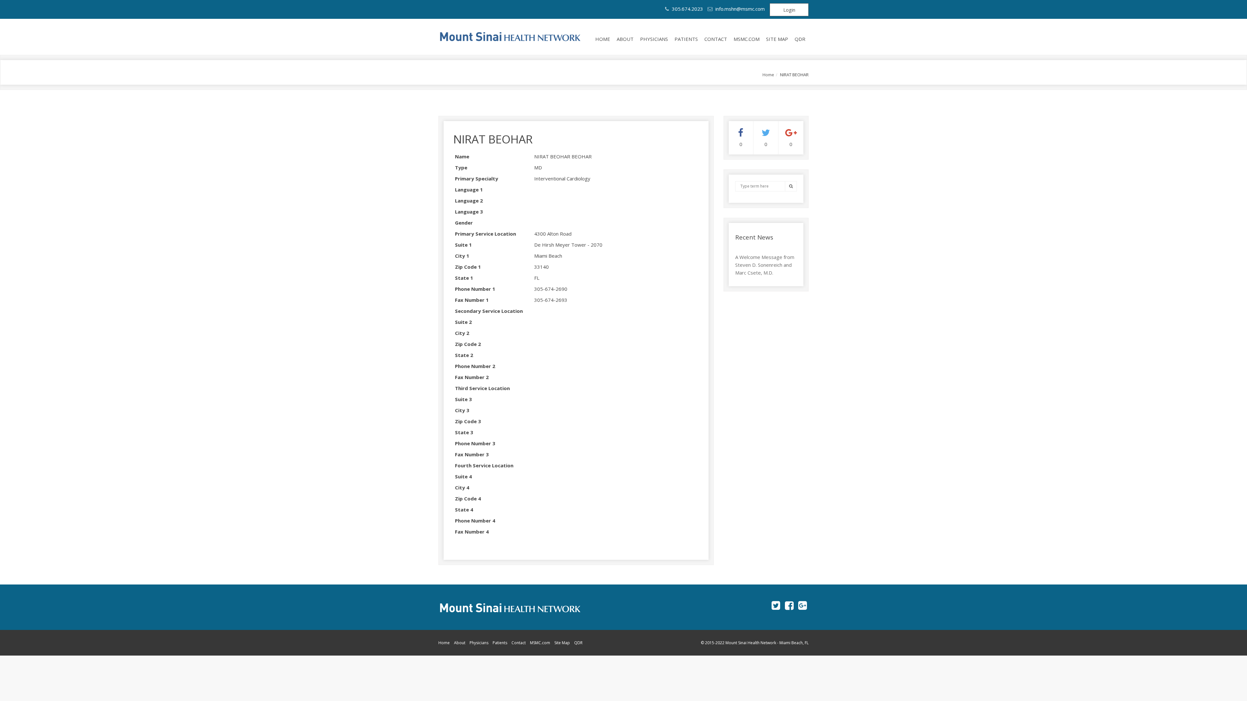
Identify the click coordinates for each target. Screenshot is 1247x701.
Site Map (777, 39)
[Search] (791, 186)
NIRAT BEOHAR (493, 139)
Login (789, 9)
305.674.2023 (687, 9)
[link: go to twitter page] (776, 605)
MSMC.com (747, 39)
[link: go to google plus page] (802, 605)
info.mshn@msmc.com (740, 9)
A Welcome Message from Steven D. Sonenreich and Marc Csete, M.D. (764, 265)
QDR (800, 39)
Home (602, 39)
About (625, 39)
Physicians (654, 39)
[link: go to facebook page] (789, 605)
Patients (686, 39)
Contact (715, 39)
